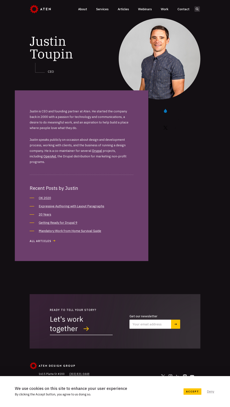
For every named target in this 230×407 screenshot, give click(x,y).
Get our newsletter (143, 316)
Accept (192, 391)
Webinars (145, 9)
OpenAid (49, 156)
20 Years (45, 214)
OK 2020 (45, 198)
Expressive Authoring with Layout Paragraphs (71, 206)
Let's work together (66, 323)
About (82, 9)
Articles (123, 9)
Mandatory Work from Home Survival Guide (70, 231)
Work (164, 9)
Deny (210, 391)
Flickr (176, 119)
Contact (183, 9)
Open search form (197, 9)
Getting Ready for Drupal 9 (58, 223)
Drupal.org (180, 111)
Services (102, 9)
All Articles (40, 241)
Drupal (97, 151)
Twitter (177, 128)
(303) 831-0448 (79, 374)
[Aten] (40, 9)
